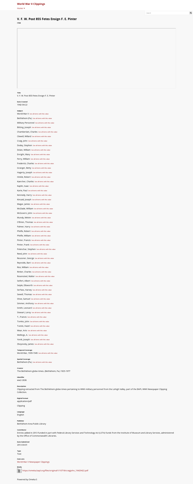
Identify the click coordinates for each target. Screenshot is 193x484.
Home (20, 8)
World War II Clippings (31, 4)
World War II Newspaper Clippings (33, 462)
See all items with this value (39, 114)
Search (190, 12)
